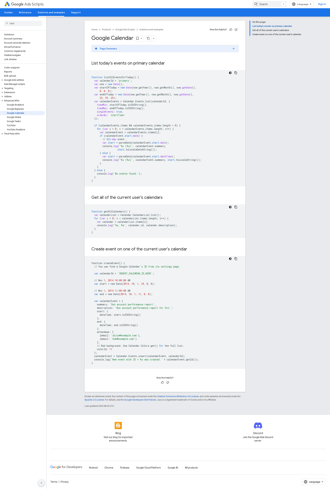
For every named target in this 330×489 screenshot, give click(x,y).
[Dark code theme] (230, 73)
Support (76, 12)
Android (93, 467)
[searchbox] (23, 23)
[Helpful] (230, 29)
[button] (22, 80)
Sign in (322, 4)
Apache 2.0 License (94, 399)
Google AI (173, 467)
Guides (8, 12)
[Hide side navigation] (41, 482)
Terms (53, 481)
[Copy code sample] (236, 73)
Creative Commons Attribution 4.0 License (178, 396)
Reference (25, 12)
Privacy (65, 481)
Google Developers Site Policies (140, 399)
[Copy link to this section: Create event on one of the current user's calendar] (190, 249)
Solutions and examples (51, 12)
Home (94, 29)
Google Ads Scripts (125, 29)
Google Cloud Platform (148, 467)
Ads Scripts (33, 4)
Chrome (108, 467)
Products (106, 29)
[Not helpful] (236, 29)
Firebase (124, 467)
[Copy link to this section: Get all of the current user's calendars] (166, 198)
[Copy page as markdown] (148, 38)
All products (191, 467)
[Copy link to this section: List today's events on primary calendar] (168, 63)
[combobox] (269, 4)
